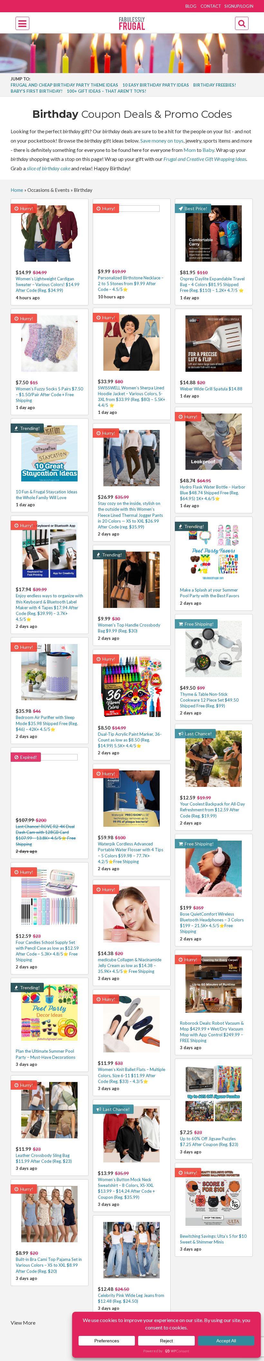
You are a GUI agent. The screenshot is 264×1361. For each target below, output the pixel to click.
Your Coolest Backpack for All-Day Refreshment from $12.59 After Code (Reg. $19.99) (212, 806)
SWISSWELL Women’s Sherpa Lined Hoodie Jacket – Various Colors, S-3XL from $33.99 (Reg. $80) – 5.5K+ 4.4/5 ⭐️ (131, 393)
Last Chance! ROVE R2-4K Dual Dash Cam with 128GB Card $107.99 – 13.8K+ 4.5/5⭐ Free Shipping (46, 832)
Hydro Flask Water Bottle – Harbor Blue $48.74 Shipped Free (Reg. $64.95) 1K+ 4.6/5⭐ (212, 489)
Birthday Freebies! (214, 85)
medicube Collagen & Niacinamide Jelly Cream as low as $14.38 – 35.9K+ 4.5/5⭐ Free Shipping (129, 962)
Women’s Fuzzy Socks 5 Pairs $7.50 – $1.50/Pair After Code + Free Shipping (49, 391)
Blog (190, 6)
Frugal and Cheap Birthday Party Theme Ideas (64, 85)
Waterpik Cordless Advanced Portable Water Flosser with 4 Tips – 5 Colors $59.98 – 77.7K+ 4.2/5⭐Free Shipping (130, 849)
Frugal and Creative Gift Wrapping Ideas (205, 159)
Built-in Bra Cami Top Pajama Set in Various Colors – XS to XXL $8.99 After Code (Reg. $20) (49, 1261)
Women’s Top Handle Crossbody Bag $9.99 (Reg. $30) (129, 624)
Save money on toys (162, 140)
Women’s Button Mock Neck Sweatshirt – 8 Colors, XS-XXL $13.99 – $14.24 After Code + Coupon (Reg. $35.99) (126, 1185)
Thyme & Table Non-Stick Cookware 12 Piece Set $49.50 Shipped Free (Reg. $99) (209, 696)
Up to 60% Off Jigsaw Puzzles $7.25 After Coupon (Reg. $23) (209, 1138)
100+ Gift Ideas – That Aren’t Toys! (106, 91)
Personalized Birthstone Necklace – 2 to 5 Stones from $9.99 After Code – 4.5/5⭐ (131, 280)
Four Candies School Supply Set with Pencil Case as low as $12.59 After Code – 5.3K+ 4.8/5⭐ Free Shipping (47, 948)
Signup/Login (238, 6)
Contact (211, 6)
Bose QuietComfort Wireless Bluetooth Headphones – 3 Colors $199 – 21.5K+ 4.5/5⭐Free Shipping (212, 919)
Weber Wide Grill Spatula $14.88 (211, 385)
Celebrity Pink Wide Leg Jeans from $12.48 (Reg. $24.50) (131, 1295)
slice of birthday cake (48, 168)
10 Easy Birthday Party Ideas (155, 85)
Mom (190, 150)
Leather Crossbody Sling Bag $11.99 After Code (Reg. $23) (44, 1155)
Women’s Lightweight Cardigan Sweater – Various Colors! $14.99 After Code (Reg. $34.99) (48, 281)
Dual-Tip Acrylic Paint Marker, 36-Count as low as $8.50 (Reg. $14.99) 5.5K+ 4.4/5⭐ (130, 736)
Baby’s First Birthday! (36, 91)
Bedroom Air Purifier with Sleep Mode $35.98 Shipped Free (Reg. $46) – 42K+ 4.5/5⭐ (47, 720)
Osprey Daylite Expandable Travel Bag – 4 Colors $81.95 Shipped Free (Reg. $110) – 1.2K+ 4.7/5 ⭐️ (212, 281)
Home (17, 190)
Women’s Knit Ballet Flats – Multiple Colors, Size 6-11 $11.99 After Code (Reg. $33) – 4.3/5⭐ (131, 1072)
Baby (208, 150)
